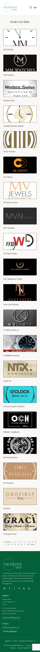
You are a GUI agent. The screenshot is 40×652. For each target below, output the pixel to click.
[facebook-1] (9, 588)
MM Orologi (8, 49)
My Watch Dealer (10, 253)
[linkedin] (24, 588)
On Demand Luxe (10, 457)
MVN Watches (9, 228)
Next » (33, 544)
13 (11, 544)
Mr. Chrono (7, 177)
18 (28, 544)
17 (25, 544)
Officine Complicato (11, 432)
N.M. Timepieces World (12, 279)
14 (15, 544)
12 (8, 544)
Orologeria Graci (10, 534)
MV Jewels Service (10, 202)
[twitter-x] (14, 588)
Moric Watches (9, 151)
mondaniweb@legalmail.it (11, 617)
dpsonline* (27, 648)
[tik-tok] (29, 588)
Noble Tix (7, 381)
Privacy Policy (31, 645)
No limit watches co (11, 330)
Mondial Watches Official (13, 126)
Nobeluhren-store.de (11, 355)
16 (21, 544)
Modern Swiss (9, 100)
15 (18, 544)
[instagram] (4, 588)
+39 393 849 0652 (9, 631)
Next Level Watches (11, 304)
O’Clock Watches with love (14, 406)
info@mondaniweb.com (10, 627)
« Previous (7, 542)
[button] (31, 7)
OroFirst (6, 508)
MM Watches (8, 75)
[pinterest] (19, 588)
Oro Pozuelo (8, 483)
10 (35, 542)
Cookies (13, 648)
